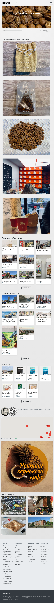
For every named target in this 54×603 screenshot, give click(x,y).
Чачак (42, 252)
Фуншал (30, 553)
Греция (21, 323)
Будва (10, 252)
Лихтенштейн (19, 561)
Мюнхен (43, 323)
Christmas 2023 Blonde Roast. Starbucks (7, 566)
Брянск (24, 267)
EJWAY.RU (6, 3)
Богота (43, 307)
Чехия (16, 559)
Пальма (34, 379)
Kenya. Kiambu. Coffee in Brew (7, 552)
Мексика (17, 556)
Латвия (17, 558)
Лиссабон (4, 379)
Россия (20, 252)
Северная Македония (18, 563)
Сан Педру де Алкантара (6, 548)
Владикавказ (26, 282)
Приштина (25, 307)
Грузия (3, 282)
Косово (21, 307)
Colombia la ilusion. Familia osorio (8, 562)
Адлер (42, 546)
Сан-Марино (18, 554)
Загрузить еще (26, 288)
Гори (7, 282)
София (8, 353)
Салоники (25, 323)
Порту (42, 556)
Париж (29, 11)
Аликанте (30, 551)
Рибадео (9, 323)
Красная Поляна (45, 554)
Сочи (41, 553)
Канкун (30, 561)
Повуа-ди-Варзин (19, 395)
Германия (39, 323)
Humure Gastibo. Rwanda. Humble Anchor (7, 571)
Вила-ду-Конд (11, 307)
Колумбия (39, 307)
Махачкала (43, 558)
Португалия (5, 307)
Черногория (5, 252)
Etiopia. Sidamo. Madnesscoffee (7, 575)
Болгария (4, 353)
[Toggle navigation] (51, 3)
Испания (4, 323)
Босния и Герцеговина (7, 266)
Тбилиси (42, 551)
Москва (25, 252)
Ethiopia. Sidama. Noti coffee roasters (8, 555)
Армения (21, 338)
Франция (24, 11)
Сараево (4, 267)
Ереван (25, 338)
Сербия (38, 252)
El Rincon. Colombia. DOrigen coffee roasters (8, 583)
